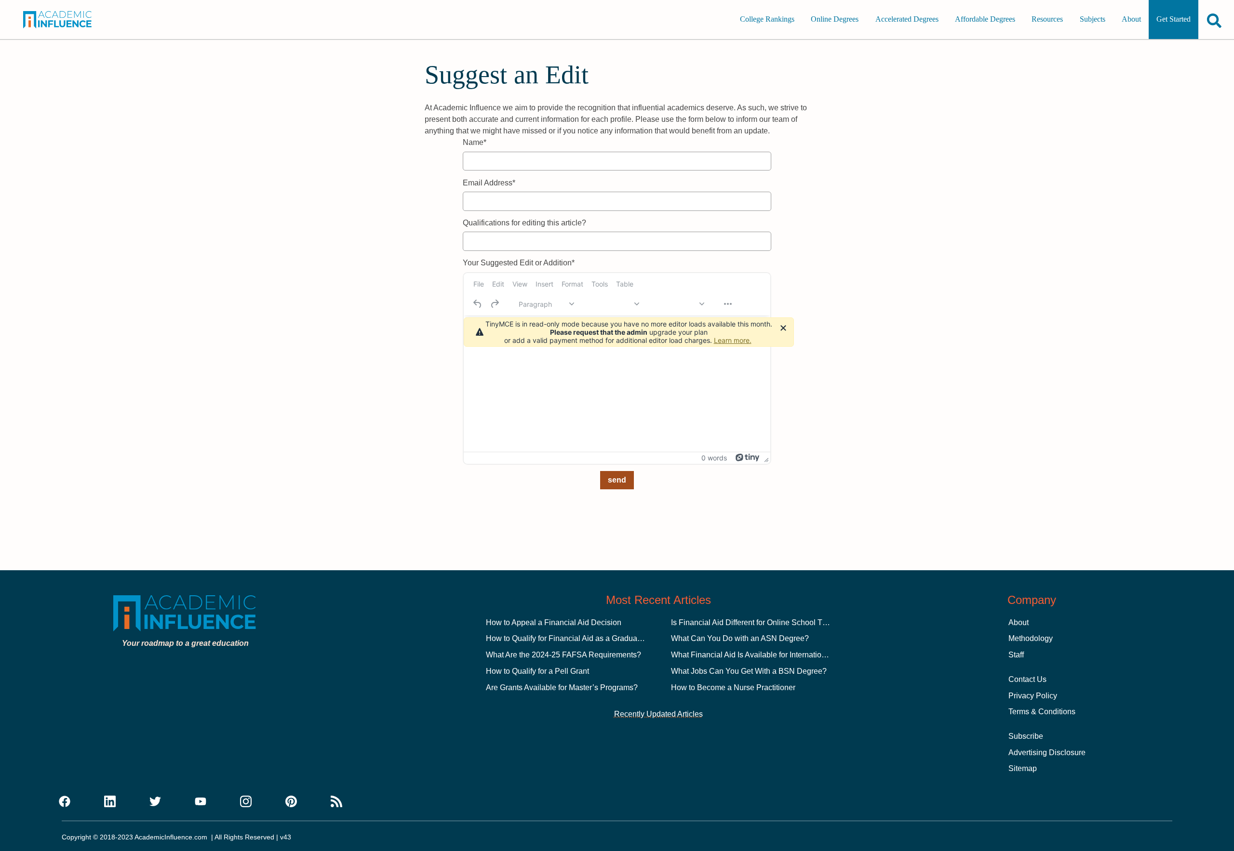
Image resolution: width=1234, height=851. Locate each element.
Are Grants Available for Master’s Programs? (562, 687)
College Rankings (767, 19)
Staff (1016, 655)
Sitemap (1022, 768)
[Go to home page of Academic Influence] (68, 20)
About (1131, 19)
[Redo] (494, 304)
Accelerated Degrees (907, 19)
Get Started (1173, 19)
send (617, 480)
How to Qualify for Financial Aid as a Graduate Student (579, 638)
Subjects (1092, 19)
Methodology (1030, 638)
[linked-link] (110, 802)
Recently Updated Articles (658, 714)
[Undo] (477, 304)
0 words (714, 458)
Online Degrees (834, 19)
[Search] (1214, 20)
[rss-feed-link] (336, 802)
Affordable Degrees (985, 19)
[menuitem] (478, 284)
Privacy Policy (1032, 696)
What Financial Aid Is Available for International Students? (770, 655)
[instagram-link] (246, 802)
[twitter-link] (155, 802)
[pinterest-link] (291, 802)
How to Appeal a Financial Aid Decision (553, 622)
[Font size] (676, 304)
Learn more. (732, 340)
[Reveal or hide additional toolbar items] (728, 304)
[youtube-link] (200, 802)
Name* (474, 142)
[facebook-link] (64, 802)
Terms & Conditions (1041, 711)
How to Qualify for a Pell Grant (537, 671)
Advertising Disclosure (1047, 752)
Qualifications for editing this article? (524, 223)
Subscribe (1025, 736)
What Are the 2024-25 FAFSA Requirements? (563, 655)
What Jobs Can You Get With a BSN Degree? (749, 671)
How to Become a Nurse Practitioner (733, 687)
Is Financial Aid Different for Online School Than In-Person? (773, 622)
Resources (1047, 19)
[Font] (611, 304)
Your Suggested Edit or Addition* (519, 263)
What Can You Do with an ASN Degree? (740, 638)
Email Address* (489, 183)
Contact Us (1027, 679)
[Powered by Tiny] (748, 457)
